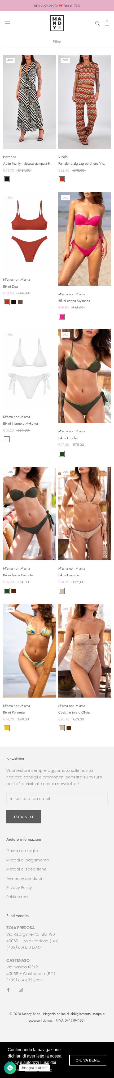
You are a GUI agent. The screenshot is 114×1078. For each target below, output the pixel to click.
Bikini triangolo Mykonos (20, 423)
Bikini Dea (10, 286)
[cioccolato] (20, 302)
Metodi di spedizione (26, 869)
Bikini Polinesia (14, 712)
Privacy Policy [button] (38, 1069)
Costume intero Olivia (74, 712)
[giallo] (7, 728)
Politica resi (17, 896)
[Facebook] (8, 989)
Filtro (57, 42)
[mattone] (62, 179)
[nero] (7, 179)
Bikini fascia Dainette (18, 575)
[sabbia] (62, 591)
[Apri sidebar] (7, 23)
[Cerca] (97, 23)
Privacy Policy (19, 887)
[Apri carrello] (107, 23)
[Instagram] (21, 989)
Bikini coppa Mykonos (74, 300)
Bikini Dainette (68, 575)
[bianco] (7, 439)
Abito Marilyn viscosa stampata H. (27, 163)
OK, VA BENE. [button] (88, 1060)
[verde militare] (62, 454)
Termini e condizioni (25, 878)
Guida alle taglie (22, 850)
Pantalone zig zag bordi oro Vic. (81, 163)
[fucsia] (62, 316)
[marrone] (13, 591)
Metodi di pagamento (27, 860)
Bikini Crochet (68, 438)
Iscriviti (23, 816)
